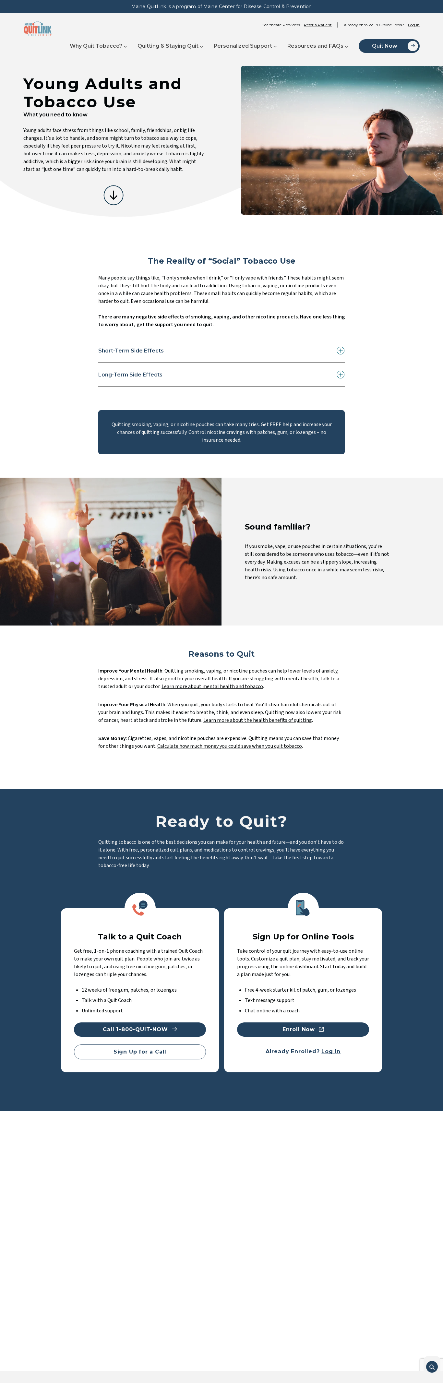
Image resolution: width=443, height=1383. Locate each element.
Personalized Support (243, 46)
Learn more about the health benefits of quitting (257, 720)
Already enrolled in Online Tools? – (382, 24)
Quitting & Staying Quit (168, 46)
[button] (432, 1367)
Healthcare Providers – (296, 24)
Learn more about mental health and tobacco (212, 686)
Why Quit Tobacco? (96, 46)
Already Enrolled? (303, 1051)
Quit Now (384, 46)
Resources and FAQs (315, 46)
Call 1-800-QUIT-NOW (135, 1029)
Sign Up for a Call (140, 1052)
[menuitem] (98, 46)
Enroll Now (298, 1029)
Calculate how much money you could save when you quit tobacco (229, 746)
